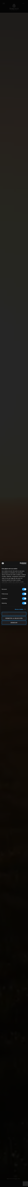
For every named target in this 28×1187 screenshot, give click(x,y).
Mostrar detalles (19, 609)
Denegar (14, 622)
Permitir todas (14, 613)
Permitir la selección (14, 618)
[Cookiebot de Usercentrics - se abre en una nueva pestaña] (20, 563)
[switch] (24, 594)
